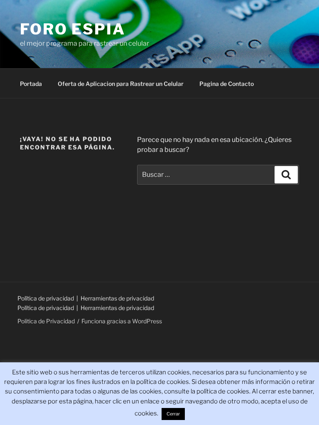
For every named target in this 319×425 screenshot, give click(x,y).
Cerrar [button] (173, 414)
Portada (31, 83)
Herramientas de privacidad (117, 298)
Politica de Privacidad (46, 321)
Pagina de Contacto (226, 83)
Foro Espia (72, 29)
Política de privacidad (46, 298)
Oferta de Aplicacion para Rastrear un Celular (121, 83)
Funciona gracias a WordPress (121, 321)
